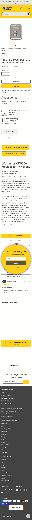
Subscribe (16, 263)
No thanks (16, 267)
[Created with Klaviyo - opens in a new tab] (16, 274)
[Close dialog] (29, 246)
